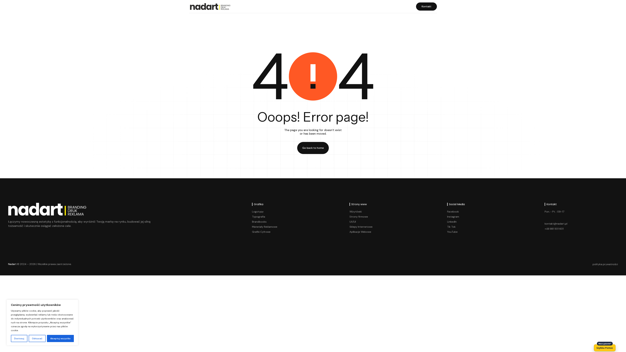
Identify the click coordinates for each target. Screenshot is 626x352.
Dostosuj (19, 338)
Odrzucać (37, 338)
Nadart (12, 264)
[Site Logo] (209, 6)
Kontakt (426, 6)
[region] (42, 322)
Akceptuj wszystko (60, 338)
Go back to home (313, 148)
